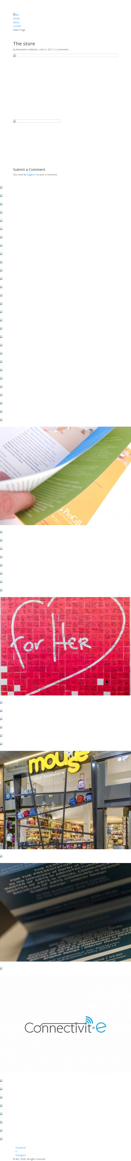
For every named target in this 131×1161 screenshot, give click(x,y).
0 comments (62, 49)
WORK (16, 18)
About (16, 22)
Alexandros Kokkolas (27, 49)
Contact (17, 26)
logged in (31, 174)
